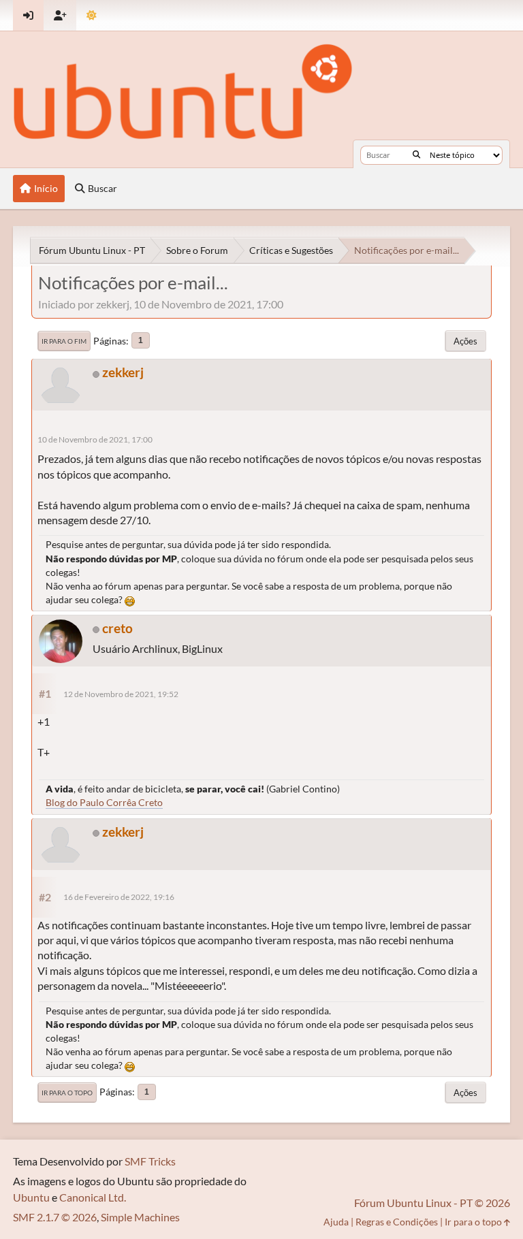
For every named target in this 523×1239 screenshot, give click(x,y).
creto (117, 628)
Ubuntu (31, 1197)
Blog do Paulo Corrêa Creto (104, 802)
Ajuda (336, 1221)
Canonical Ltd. (92, 1197)
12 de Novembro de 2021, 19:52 (120, 694)
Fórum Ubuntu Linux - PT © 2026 (432, 1202)
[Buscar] (416, 155)
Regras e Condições (396, 1221)
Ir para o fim (64, 341)
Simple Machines (140, 1216)
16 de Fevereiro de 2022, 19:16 (118, 896)
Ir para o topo (67, 1093)
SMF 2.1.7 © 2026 (55, 1216)
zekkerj (123, 372)
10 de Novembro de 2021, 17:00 (95, 439)
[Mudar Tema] (91, 15)
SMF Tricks (150, 1161)
